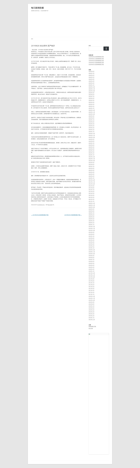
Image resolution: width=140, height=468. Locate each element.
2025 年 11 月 (92, 88)
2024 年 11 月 (92, 112)
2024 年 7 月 (91, 120)
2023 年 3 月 (91, 151)
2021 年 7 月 (91, 189)
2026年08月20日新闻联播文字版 (96, 60)
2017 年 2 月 (91, 292)
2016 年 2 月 (91, 315)
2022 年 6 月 (91, 168)
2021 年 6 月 (91, 191)
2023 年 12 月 (92, 133)
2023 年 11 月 (92, 135)
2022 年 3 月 (91, 174)
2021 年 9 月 (91, 185)
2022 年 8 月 (91, 164)
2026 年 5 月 (91, 77)
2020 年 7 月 (91, 213)
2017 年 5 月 (91, 286)
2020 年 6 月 (91, 215)
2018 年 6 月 (91, 261)
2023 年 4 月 (91, 149)
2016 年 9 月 (91, 302)
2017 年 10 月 (92, 277)
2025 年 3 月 (91, 104)
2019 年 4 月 (91, 242)
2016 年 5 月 (91, 309)
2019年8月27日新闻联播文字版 (73, 215)
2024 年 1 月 (91, 131)
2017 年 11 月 (92, 275)
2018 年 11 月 (92, 251)
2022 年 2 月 (91, 176)
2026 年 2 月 (91, 83)
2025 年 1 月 (91, 108)
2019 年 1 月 (91, 247)
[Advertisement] (70, 25)
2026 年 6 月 (91, 75)
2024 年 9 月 (91, 116)
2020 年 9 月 (91, 209)
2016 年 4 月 (91, 311)
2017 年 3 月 (91, 290)
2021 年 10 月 (92, 183)
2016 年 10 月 (92, 300)
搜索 (90, 45)
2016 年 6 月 (91, 308)
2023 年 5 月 (91, 147)
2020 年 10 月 (92, 207)
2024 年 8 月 (91, 118)
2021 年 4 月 (91, 195)
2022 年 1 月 (91, 178)
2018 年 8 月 (91, 257)
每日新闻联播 (37, 7)
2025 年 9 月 (91, 92)
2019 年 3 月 (91, 244)
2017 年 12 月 (92, 273)
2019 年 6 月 (91, 238)
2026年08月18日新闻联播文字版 (96, 64)
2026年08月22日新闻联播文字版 (96, 56)
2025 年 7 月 (91, 96)
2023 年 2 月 (91, 152)
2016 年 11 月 (92, 298)
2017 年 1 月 (91, 294)
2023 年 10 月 (92, 137)
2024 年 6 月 (91, 121)
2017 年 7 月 (91, 282)
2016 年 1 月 (91, 317)
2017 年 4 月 (91, 288)
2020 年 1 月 (91, 224)
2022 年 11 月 (92, 158)
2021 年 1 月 (91, 201)
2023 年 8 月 (91, 141)
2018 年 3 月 (91, 267)
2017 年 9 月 (91, 278)
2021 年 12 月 (92, 180)
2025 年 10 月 (92, 90)
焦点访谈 (50, 204)
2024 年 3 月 (91, 127)
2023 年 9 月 (91, 139)
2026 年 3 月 (91, 81)
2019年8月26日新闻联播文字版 (39, 215)
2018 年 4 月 (91, 265)
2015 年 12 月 (92, 319)
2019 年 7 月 (91, 236)
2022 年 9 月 (91, 162)
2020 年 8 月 (91, 211)
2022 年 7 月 (91, 166)
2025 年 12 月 (92, 87)
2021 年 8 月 (91, 187)
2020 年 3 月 (91, 220)
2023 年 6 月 (91, 145)
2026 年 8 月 (91, 71)
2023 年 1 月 (91, 154)
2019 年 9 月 (91, 232)
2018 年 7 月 (91, 259)
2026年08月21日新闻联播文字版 (96, 58)
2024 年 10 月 (92, 114)
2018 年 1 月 (91, 271)
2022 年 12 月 (92, 156)
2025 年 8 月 (91, 94)
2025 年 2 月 (91, 106)
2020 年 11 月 (92, 205)
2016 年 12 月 (92, 296)
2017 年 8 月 (91, 280)
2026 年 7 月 (91, 73)
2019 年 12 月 (92, 226)
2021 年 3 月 (91, 197)
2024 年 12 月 (92, 110)
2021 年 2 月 (91, 199)
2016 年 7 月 (91, 306)
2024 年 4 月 (91, 125)
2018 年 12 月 (92, 249)
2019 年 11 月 (92, 228)
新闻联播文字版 (92, 326)
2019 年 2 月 (91, 246)
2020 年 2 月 (91, 222)
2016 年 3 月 (91, 313)
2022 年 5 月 (91, 170)
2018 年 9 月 (91, 255)
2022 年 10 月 (92, 160)
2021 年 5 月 (91, 193)
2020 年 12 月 (92, 203)
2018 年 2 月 (91, 269)
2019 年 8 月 (91, 234)
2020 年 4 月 (91, 218)
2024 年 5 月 (91, 123)
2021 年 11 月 (92, 182)
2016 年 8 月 (91, 304)
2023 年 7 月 (91, 143)
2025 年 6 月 (91, 98)
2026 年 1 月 (91, 85)
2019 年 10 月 (92, 230)
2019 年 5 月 (91, 240)
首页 (32, 38)
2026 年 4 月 (91, 79)
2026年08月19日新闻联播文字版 (96, 62)
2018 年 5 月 (91, 263)
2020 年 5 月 (91, 216)
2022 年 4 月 (91, 172)
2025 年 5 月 (91, 100)
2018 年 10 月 (92, 253)
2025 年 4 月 (91, 102)
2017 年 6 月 (91, 284)
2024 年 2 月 (91, 129)
